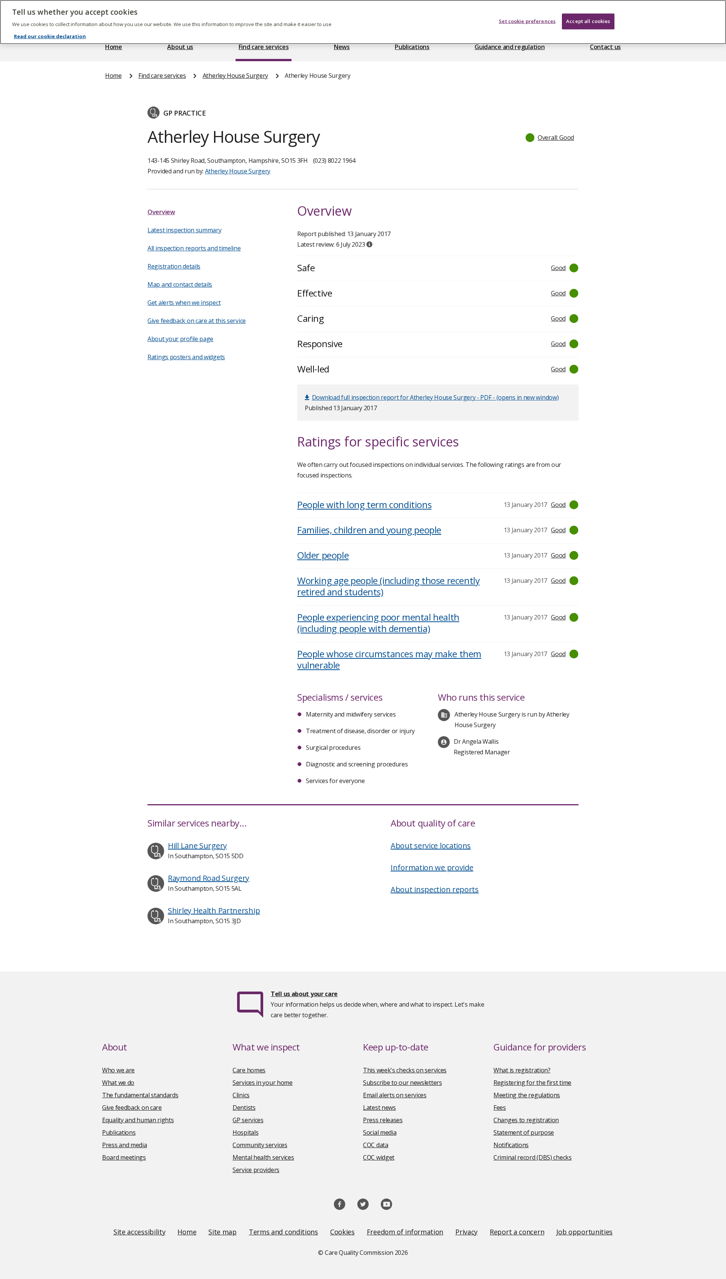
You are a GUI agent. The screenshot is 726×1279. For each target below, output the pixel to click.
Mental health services (263, 1157)
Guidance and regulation (509, 47)
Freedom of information (405, 1231)
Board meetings (124, 1157)
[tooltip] (369, 244)
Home (113, 47)
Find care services (264, 47)
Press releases (383, 1120)
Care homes (249, 1070)
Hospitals (245, 1132)
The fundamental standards (140, 1095)
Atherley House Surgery (235, 75)
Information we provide (432, 867)
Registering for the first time (532, 1082)
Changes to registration (526, 1120)
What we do (118, 1082)
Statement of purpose (523, 1132)
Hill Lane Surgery (197, 845)
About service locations (431, 845)
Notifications (511, 1145)
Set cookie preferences (527, 21)
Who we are (118, 1070)
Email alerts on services (395, 1095)
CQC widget (378, 1157)
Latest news (379, 1107)
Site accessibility (139, 1231)
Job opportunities (584, 1231)
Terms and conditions (283, 1231)
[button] (550, 137)
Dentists (244, 1107)
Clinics (241, 1095)
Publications (412, 47)
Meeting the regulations (526, 1095)
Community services (260, 1145)
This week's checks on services (405, 1070)
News (342, 47)
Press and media (124, 1145)
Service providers (256, 1170)
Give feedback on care (132, 1107)
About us (180, 47)
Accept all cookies (588, 21)
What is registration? (522, 1070)
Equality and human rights (138, 1120)
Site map (222, 1231)
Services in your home (263, 1082)
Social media (379, 1132)
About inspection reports (435, 889)
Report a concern (517, 1231)
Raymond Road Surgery (208, 878)
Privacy (466, 1231)
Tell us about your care (304, 994)
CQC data (375, 1145)
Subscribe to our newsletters (402, 1082)
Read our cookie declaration (50, 36)
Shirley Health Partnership (214, 910)
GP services (248, 1120)
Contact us (605, 47)
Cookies (342, 1231)
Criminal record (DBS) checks (532, 1157)
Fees (499, 1107)
